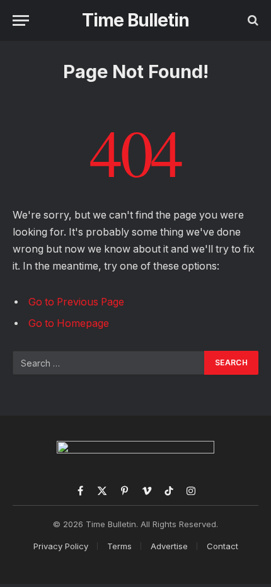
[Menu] (21, 20)
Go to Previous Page (76, 302)
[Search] (251, 20)
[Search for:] (109, 363)
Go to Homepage (68, 323)
